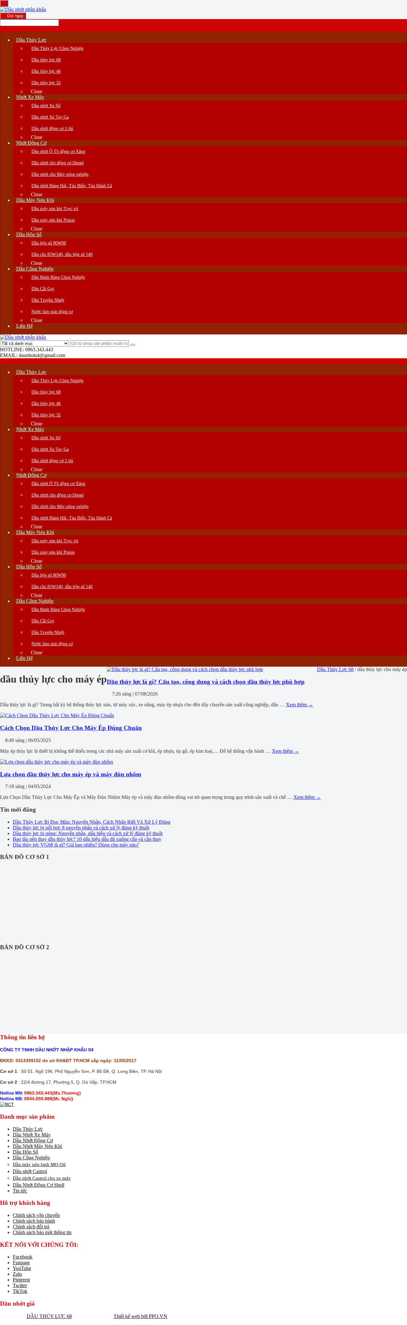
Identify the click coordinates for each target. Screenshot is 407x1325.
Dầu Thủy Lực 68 (335, 669)
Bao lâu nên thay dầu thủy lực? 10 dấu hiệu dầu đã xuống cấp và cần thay (87, 839)
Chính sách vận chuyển (36, 1215)
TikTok (20, 1291)
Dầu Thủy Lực (28, 1129)
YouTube (22, 1268)
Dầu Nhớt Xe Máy (32, 1134)
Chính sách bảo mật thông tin (42, 1232)
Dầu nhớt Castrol (30, 1171)
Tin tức (20, 1190)
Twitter (20, 1285)
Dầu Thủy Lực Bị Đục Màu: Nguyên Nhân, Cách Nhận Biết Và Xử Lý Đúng (91, 822)
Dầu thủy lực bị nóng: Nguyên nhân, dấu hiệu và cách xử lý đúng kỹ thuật (87, 833)
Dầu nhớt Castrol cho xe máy (42, 1178)
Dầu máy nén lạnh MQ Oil (39, 1164)
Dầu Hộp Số (25, 1152)
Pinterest (21, 1279)
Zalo (17, 1274)
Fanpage (21, 1262)
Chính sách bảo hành (34, 1221)
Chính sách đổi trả (31, 1226)
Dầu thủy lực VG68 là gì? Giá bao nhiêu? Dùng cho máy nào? (76, 845)
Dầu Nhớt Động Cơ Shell (38, 1185)
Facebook (22, 1257)
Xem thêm (299, 704)
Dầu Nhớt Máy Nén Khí (37, 1146)
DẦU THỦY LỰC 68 (49, 1316)
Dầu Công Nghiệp (31, 1157)
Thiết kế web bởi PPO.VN (140, 1316)
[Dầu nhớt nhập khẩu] (23, 9)
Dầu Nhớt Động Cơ (33, 1140)
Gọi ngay (15, 15)
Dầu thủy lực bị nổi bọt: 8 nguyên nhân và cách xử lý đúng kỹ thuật (81, 827)
